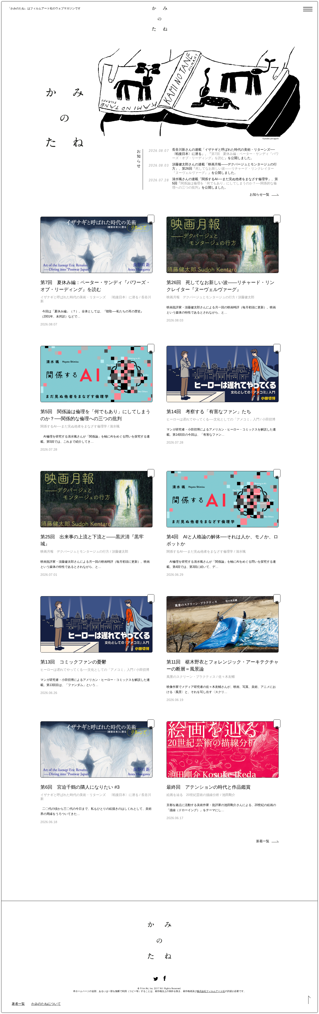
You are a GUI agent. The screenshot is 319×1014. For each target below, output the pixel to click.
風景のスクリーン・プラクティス (191, 676)
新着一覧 (262, 841)
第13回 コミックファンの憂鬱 (73, 661)
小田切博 (268, 419)
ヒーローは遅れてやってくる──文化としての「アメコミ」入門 (213, 419)
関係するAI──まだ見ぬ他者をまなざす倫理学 (73, 426)
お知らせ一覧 (259, 194)
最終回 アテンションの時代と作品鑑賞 (209, 787)
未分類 (151, 348)
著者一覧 (18, 1004)
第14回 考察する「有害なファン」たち (209, 411)
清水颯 (115, 426)
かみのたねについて (46, 1004)
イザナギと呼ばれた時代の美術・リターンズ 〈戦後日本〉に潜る (89, 297)
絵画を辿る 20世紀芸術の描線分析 (193, 795)
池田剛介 (228, 795)
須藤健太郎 (246, 297)
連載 (151, 473)
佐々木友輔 (226, 676)
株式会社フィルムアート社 (211, 991)
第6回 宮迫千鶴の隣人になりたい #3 (80, 787)
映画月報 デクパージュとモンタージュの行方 (201, 297)
